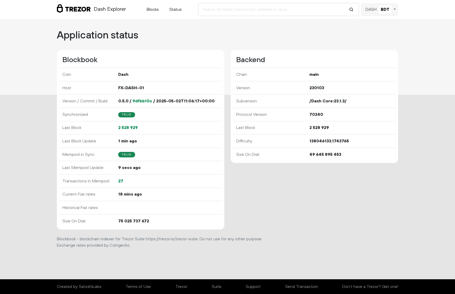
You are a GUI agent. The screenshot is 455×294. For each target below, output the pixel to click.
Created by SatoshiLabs (79, 286)
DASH (371, 9)
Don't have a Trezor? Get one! (370, 286)
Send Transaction (301, 286)
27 (120, 181)
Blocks (153, 9)
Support (253, 286)
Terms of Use (138, 286)
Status (175, 9)
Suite (216, 286)
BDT (385, 9)
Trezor (181, 286)
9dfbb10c (142, 101)
